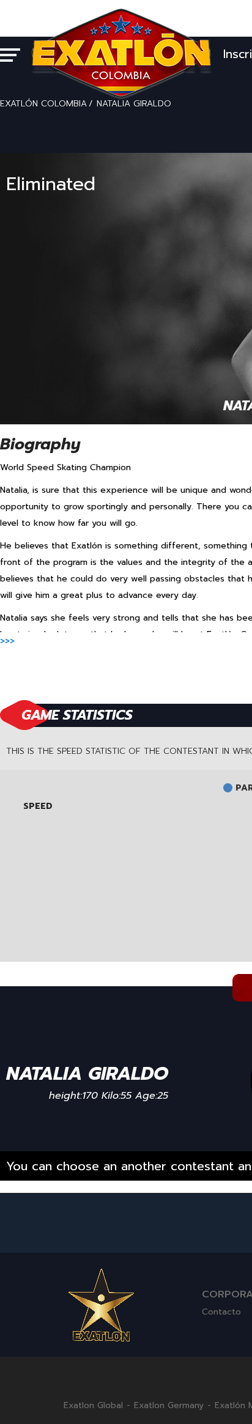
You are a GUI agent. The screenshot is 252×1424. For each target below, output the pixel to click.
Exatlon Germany (169, 1406)
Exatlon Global (93, 1406)
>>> (7, 641)
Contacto (221, 1311)
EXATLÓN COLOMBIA (43, 103)
